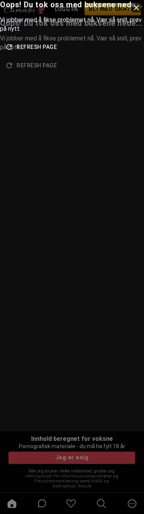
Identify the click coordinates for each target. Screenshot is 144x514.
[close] (136, 7)
